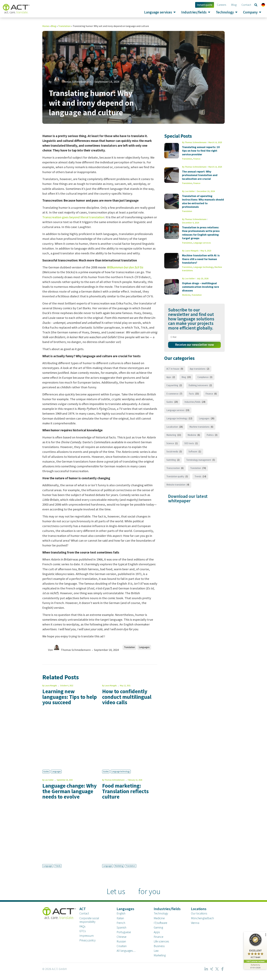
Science (170, 443)
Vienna (195, 923)
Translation (64, 26)
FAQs (82, 926)
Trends (58, 866)
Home (45, 26)
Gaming (158, 927)
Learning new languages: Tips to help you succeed (69, 697)
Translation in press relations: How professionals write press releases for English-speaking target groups (201, 233)
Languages (144, 647)
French (121, 923)
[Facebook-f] (222, 969)
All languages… (126, 950)
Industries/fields (192, 401)
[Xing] (211, 969)
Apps (168, 377)
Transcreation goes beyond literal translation (73, 217)
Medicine (186, 294)
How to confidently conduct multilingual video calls (126, 697)
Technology (161, 913)
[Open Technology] (236, 12)
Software (193, 451)
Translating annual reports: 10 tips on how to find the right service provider (201, 150)
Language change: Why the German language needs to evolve (69, 791)
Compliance (203, 377)
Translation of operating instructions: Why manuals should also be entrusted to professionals (203, 201)
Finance (196, 158)
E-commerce (172, 393)
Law (156, 950)
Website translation (175, 484)
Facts (191, 393)
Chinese (121, 937)
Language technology (120, 771)
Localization (172, 426)
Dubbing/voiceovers (198, 385)
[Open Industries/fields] (209, 12)
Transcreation (173, 468)
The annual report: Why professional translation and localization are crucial (199, 175)
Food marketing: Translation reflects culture (125, 791)
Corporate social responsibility (89, 920)
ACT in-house (172, 368)
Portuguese (124, 932)
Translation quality (175, 476)
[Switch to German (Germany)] (263, 5)
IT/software (160, 923)
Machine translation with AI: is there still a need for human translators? (201, 259)
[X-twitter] (217, 969)
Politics (210, 434)
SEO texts (189, 443)
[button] (256, 5)
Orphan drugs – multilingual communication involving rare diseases (200, 286)
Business (159, 946)
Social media (172, 451)
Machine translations (199, 426)
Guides (46, 771)
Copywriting (172, 385)
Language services (202, 242)
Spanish (121, 927)
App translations (198, 368)
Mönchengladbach (202, 918)
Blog (53, 26)
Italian (120, 918)
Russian (121, 941)
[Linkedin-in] (206, 969)
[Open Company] (260, 12)
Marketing (119, 866)
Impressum (86, 935)
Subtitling (171, 459)
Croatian (122, 946)
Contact (84, 913)
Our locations (199, 913)
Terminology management (198, 459)
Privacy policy (87, 940)
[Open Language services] (174, 12)
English (121, 913)
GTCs (82, 931)
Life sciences (161, 941)
